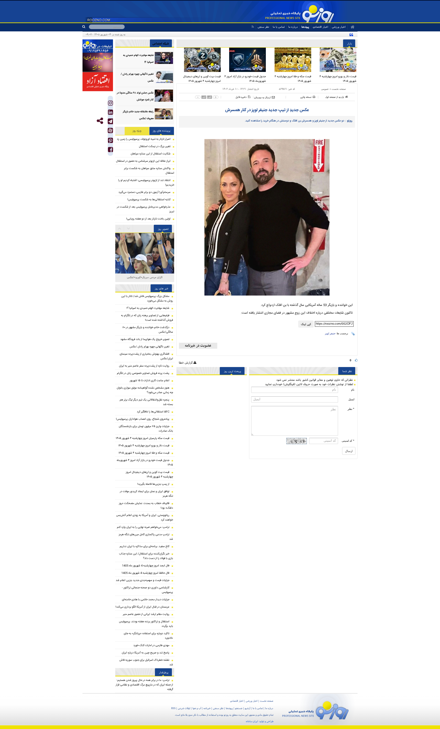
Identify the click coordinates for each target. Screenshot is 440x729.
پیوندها (305, 27)
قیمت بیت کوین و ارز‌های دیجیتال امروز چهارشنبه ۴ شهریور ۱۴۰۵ (202, 78)
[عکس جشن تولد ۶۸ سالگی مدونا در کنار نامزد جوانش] (164, 96)
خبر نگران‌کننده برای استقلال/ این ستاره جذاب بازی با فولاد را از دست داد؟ (146, 556)
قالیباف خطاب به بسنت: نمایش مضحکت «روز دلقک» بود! (146, 505)
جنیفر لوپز (330, 333)
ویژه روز (137, 131)
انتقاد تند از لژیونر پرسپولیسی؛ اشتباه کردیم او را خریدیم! (146, 182)
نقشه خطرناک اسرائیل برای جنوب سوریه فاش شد (146, 662)
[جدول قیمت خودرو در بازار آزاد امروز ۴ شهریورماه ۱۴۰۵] (244, 60)
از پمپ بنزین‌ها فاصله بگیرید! (153, 484)
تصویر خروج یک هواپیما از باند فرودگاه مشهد (144, 339)
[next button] (119, 229)
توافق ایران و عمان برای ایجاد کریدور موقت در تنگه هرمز (146, 493)
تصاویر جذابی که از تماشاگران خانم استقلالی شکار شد (144, 279)
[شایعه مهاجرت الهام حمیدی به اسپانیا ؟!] (164, 58)
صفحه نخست (339, 89)
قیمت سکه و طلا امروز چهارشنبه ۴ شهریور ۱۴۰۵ (293, 78)
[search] (85, 27)
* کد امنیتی (348, 440)
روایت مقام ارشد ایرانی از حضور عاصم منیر (146, 614)
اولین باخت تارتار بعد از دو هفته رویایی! (148, 219)
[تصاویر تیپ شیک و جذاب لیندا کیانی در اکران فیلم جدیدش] (144, 271)
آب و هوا (196, 708)
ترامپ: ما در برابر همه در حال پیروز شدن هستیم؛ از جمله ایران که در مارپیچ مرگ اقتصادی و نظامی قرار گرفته (144, 685)
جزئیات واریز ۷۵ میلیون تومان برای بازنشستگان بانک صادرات (146, 428)
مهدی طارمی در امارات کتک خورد (151, 645)
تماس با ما (279, 27)
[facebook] (110, 150)
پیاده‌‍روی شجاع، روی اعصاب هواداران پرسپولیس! (142, 419)
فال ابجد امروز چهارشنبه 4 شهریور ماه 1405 (145, 565)
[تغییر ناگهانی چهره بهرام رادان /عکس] (164, 77)
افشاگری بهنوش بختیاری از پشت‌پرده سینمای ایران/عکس (146, 356)
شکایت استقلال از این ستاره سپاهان (150, 153)
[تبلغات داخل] (97, 46)
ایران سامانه (252, 721)
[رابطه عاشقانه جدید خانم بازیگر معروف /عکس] (164, 114)
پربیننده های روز (161, 131)
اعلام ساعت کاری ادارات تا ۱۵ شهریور (149, 380)
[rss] (253, 26)
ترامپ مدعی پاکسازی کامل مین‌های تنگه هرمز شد (146, 536)
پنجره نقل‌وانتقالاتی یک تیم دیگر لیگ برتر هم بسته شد (146, 402)
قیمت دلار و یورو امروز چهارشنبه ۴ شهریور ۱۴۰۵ (337, 78)
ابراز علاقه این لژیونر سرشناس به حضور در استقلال (143, 161)
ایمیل (351, 399)
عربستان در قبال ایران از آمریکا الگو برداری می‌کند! (142, 607)
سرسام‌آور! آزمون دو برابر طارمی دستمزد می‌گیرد (144, 192)
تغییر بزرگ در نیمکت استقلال (154, 146)
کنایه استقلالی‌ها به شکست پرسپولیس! (148, 199)
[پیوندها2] (97, 62)
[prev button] (128, 229)
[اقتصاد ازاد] (97, 81)
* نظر (351, 409)
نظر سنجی (263, 27)
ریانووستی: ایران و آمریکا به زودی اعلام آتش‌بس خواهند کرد (144, 517)
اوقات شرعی (184, 708)
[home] (351, 27)
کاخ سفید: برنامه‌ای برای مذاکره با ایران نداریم (144, 546)
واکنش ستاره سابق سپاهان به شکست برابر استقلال (149, 170)
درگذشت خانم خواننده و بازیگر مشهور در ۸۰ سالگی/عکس (147, 329)
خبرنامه (207, 708)
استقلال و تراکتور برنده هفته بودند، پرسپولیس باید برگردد (146, 623)
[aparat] (110, 130)
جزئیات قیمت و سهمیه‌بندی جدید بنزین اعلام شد (142, 580)
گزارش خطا (186, 362)
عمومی (325, 89)
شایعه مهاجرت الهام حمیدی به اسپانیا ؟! (147, 308)
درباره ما (293, 27)
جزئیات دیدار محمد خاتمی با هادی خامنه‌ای (145, 599)
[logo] (315, 709)
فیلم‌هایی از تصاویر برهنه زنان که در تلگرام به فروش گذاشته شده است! (147, 317)
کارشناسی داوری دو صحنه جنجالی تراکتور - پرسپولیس (147, 590)
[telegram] (110, 121)
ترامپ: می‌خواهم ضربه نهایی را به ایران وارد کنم (143, 527)
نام (352, 389)
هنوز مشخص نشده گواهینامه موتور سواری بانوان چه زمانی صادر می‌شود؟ (145, 390)
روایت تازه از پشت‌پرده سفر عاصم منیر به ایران (144, 366)
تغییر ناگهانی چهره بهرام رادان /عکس (149, 346)
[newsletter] (198, 346)
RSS (173, 708)
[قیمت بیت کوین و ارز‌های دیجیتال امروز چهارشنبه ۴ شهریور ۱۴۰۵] (199, 60)
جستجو (238, 708)
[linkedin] (110, 113)
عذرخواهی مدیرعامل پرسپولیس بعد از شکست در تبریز (145, 209)
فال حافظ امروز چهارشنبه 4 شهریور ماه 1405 (145, 573)
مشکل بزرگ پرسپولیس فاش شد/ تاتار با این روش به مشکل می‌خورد (147, 298)
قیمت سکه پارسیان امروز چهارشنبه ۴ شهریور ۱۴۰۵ (142, 438)
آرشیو (247, 708)
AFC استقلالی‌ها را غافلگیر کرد (153, 411)
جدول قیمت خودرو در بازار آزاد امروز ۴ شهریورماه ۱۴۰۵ (245, 78)
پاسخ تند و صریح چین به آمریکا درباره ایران (145, 652)
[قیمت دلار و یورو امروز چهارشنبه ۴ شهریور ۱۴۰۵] (335, 60)
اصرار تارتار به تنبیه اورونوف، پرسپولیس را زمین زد (143, 139)
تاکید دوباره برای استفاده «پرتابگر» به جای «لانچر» (148, 635)
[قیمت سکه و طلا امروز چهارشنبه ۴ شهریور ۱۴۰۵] (289, 60)
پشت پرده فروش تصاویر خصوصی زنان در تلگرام (143, 373)
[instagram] (110, 104)
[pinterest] (110, 141)
